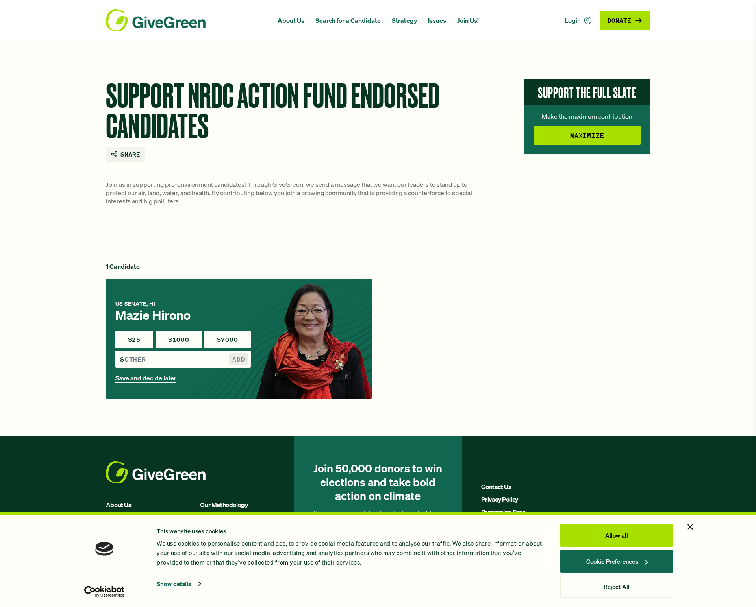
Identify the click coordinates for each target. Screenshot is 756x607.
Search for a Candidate (348, 20)
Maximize (587, 135)
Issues (437, 20)
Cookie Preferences (612, 561)
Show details (174, 584)
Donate (619, 20)
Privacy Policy (499, 499)
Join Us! (468, 20)
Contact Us (496, 486)
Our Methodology (224, 504)
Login (573, 20)
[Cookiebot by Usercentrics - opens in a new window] (104, 592)
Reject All (617, 586)
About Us (291, 20)
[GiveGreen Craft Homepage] (188, 20)
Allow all (616, 535)
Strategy (404, 20)
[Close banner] (690, 527)
